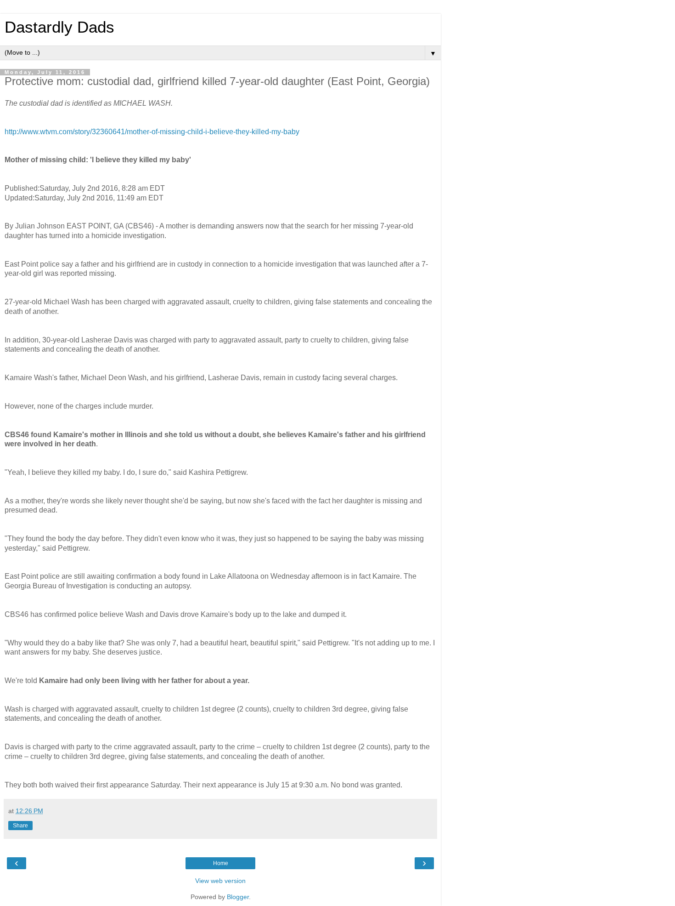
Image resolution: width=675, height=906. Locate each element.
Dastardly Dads (59, 27)
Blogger (238, 896)
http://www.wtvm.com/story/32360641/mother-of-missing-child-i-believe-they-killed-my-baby (152, 132)
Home (220, 863)
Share (20, 825)
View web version (220, 880)
